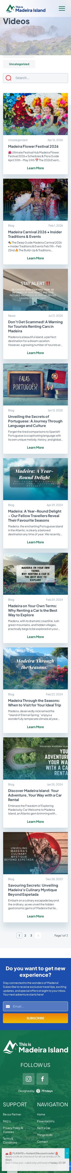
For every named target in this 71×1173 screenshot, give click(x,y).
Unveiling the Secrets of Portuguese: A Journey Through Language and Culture (35, 421)
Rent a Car (43, 1128)
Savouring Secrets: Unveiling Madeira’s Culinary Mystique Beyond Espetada (33, 890)
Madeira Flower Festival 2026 (33, 146)
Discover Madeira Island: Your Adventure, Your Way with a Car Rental (35, 795)
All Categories (18, 43)
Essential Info (45, 1121)
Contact (42, 1141)
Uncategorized (19, 64)
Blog (46, 43)
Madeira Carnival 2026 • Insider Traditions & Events (35, 234)
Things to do (44, 1135)
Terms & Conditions (10, 1140)
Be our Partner (12, 1114)
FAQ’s (7, 1121)
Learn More (35, 168)
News (13, 54)
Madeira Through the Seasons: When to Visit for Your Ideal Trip (34, 702)
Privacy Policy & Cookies (13, 1130)
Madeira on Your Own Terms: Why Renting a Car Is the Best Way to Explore (32, 610)
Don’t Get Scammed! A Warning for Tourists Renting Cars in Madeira (35, 326)
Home (41, 1114)
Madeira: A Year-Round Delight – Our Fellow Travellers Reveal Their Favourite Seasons (34, 515)
